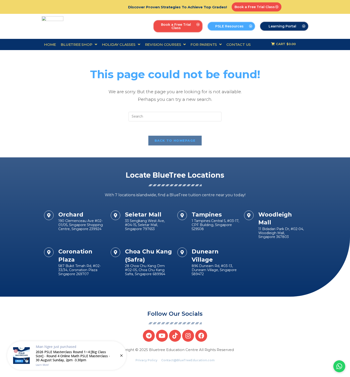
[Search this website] (175, 116)
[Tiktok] (175, 336)
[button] (256, 6)
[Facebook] (201, 336)
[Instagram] (188, 336)
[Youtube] (162, 336)
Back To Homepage (175, 140)
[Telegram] (149, 336)
